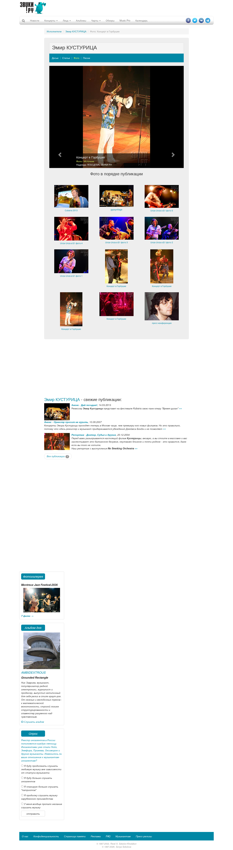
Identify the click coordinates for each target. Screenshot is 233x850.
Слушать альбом (33, 721)
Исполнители (54, 31)
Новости (34, 20)
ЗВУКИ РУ (106, 164)
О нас (25, 836)
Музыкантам (123, 836)
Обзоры (110, 20)
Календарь (141, 20)
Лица (66, 20)
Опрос (33, 733)
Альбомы (81, 20)
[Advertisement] (116, 7)
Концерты (50, 20)
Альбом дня (33, 628)
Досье (55, 58)
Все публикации (57, 456)
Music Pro (125, 20)
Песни (86, 58)
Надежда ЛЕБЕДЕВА (87, 164)
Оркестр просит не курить (71, 422)
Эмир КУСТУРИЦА (75, 31)
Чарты (95, 20)
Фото (76, 58)
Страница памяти (75, 836)
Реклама (96, 836)
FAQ (108, 836)
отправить (33, 813)
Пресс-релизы (144, 836)
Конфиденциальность (46, 836)
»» (180, 408)
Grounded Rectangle (34, 677)
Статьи (66, 58)
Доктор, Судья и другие (101, 434)
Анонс (75, 405)
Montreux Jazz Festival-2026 (39, 585)
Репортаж (77, 434)
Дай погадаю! (89, 405)
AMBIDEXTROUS (33, 672)
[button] (59, 117)
